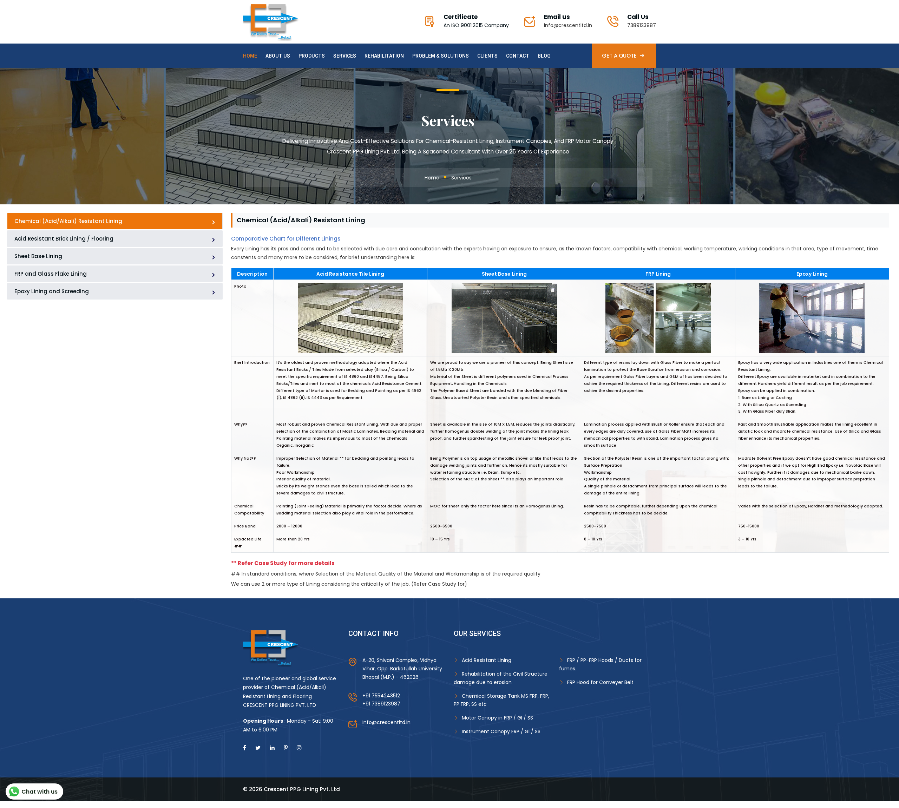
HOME (250, 56)
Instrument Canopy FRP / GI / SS (501, 731)
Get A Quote (619, 55)
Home (432, 177)
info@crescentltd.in (568, 25)
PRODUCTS (311, 56)
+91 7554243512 (381, 695)
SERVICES (344, 56)
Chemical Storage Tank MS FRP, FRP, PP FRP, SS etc (501, 700)
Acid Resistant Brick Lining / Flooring (63, 238)
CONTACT (517, 56)
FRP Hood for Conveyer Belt (600, 682)
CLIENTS (487, 56)
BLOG (544, 56)
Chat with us (39, 792)
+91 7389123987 (381, 703)
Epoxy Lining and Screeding (51, 291)
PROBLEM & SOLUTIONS (440, 56)
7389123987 (641, 25)
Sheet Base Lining (38, 256)
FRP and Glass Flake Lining (50, 273)
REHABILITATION (384, 56)
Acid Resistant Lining (486, 660)
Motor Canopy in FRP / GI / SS (497, 717)
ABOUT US (277, 56)
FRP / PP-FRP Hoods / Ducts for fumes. (600, 664)
